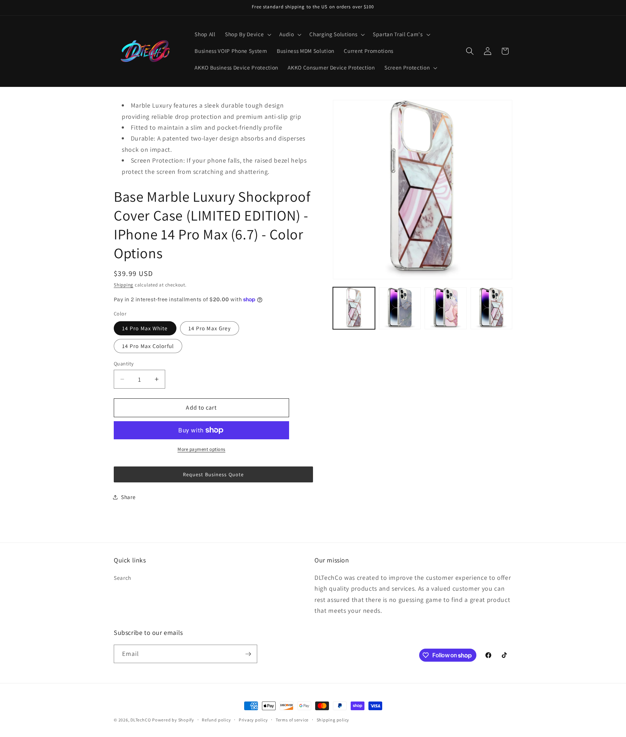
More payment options (201, 449)
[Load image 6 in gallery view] (492, 308)
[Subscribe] (248, 654)
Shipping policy (333, 720)
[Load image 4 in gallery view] (446, 308)
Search (122, 577)
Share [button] (128, 497)
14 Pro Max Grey (209, 328)
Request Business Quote (213, 474)
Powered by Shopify (173, 720)
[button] (247, 34)
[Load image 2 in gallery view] (400, 308)
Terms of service (292, 720)
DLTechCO (140, 720)
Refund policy (216, 720)
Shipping (123, 285)
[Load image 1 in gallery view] (354, 308)
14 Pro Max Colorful (148, 345)
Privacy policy (253, 720)
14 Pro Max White (145, 328)
